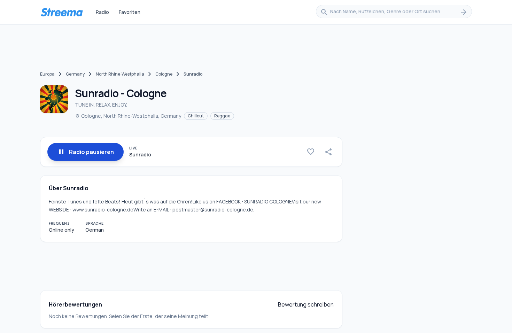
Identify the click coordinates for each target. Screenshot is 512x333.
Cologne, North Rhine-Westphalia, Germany (128, 116)
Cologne (163, 74)
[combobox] (394, 12)
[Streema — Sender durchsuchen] (61, 12)
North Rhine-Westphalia (120, 74)
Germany (75, 74)
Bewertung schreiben (306, 304)
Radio (102, 12)
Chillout (196, 116)
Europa (47, 74)
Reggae (222, 116)
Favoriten (129, 12)
